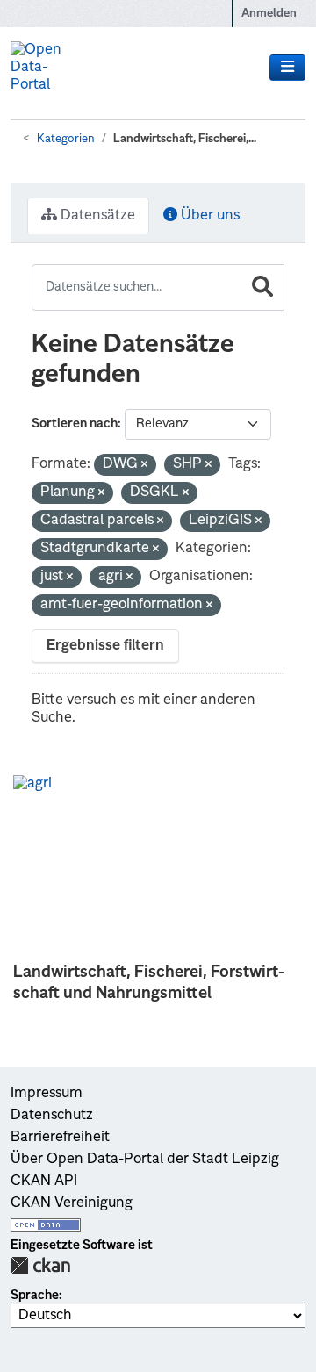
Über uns (208, 216)
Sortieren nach (75, 424)
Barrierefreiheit (60, 1138)
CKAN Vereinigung (72, 1203)
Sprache (35, 1295)
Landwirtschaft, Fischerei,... (184, 139)
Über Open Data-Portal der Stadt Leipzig (145, 1160)
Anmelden (269, 13)
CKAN (40, 1265)
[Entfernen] (144, 466)
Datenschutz (52, 1116)
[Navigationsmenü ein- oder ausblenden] (287, 67)
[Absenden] (262, 287)
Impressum (47, 1094)
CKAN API (44, 1181)
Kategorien (66, 139)
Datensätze (96, 216)
